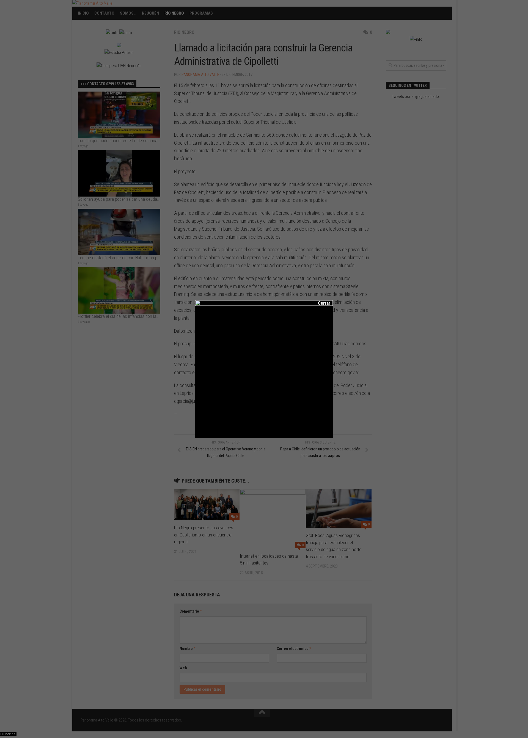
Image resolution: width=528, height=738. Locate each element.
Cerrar (320, 303)
